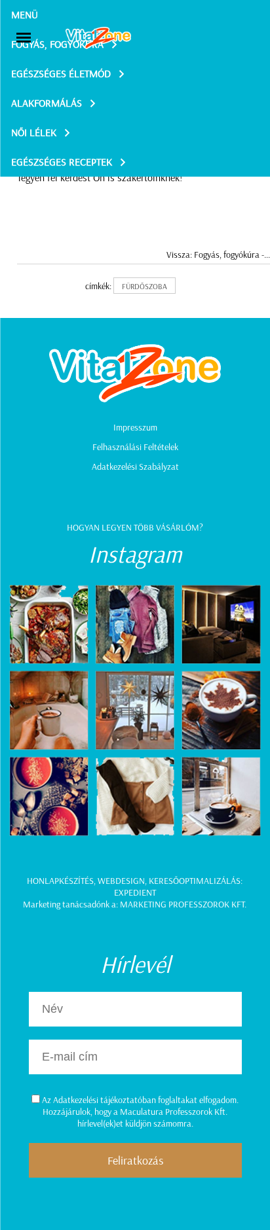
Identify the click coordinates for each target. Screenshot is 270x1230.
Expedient (135, 892)
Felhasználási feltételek (135, 447)
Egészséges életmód (61, 73)
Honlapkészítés (60, 881)
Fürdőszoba (144, 286)
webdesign (121, 881)
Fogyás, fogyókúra (57, 43)
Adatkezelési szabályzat (135, 466)
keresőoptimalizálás (195, 881)
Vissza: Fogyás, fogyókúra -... (218, 254)
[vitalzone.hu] (98, 39)
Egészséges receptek (61, 161)
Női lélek (33, 132)
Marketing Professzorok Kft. (183, 904)
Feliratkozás (135, 1160)
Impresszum (135, 427)
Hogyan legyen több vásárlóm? (135, 527)
